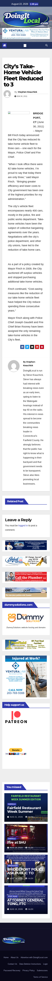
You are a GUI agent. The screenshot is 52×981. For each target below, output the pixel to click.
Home (6, 957)
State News (12, 896)
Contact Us (12, 964)
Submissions (42, 970)
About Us (14, 957)
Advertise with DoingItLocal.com (34, 957)
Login (45, 964)
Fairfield (11, 804)
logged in (23, 525)
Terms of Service (40, 977)
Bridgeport (13, 865)
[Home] (4, 45)
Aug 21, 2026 (16, 817)
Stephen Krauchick (27, 92)
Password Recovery (12, 970)
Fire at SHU (16, 842)
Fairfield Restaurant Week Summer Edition (24, 811)
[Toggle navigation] (25, 45)
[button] (46, 45)
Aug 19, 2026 (16, 848)
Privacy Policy (29, 970)
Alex (30, 817)
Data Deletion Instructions (30, 964)
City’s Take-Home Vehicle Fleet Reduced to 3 (23, 75)
